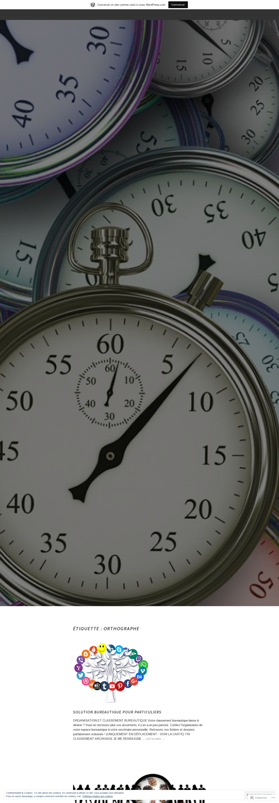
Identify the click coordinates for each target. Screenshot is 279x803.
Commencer (178, 4)
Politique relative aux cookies (98, 796)
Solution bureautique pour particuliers (117, 712)
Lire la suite (155, 739)
